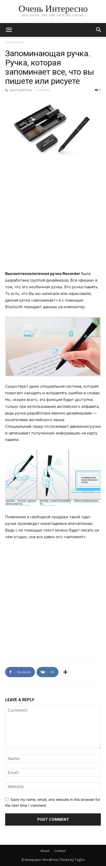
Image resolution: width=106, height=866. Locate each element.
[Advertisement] (53, 217)
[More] (65, 672)
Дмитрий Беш (21, 90)
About (44, 851)
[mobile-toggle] (9, 30)
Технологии (14, 42)
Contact (60, 851)
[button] (99, 30)
